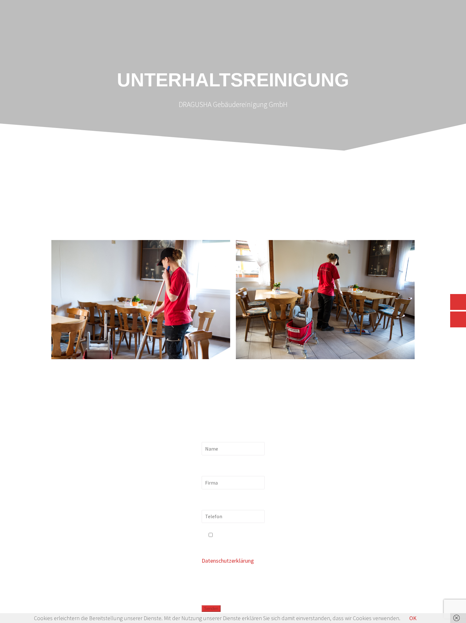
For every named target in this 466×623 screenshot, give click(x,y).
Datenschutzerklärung (228, 560)
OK (413, 618)
